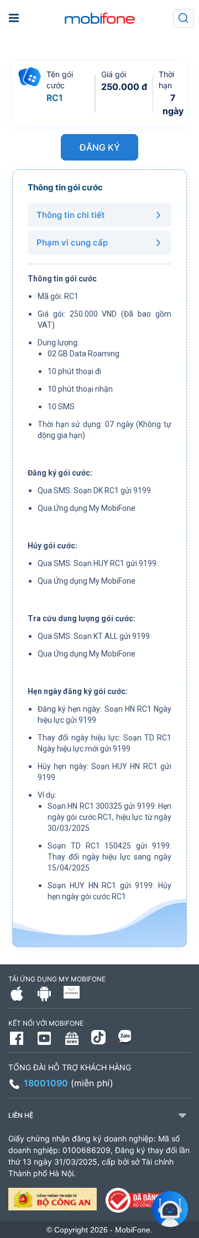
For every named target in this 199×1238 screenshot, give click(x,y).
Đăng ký (100, 147)
